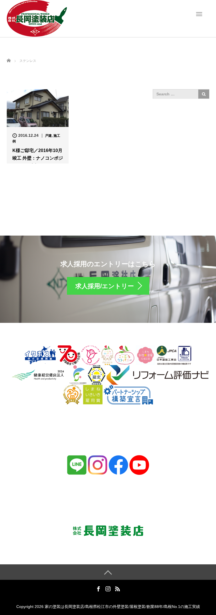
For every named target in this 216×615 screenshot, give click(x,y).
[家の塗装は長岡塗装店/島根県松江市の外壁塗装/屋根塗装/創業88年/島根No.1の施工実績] (37, 18)
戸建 (48, 136)
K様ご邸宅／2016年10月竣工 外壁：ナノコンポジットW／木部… (37, 158)
